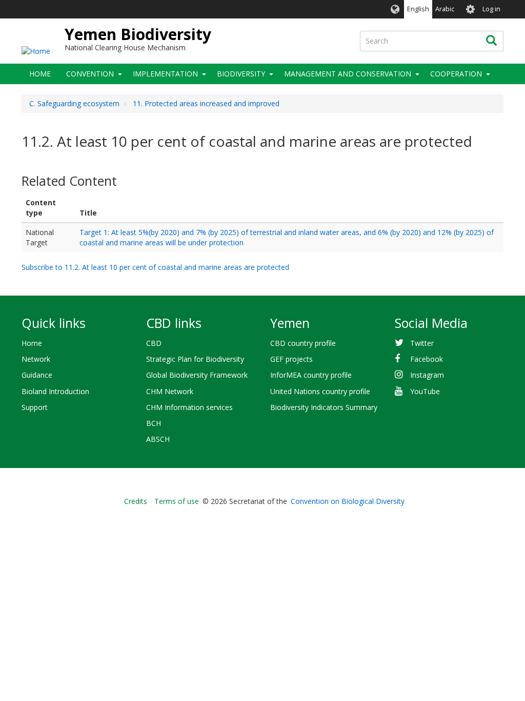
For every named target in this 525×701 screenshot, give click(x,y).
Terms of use (176, 501)
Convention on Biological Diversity (348, 501)
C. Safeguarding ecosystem (74, 103)
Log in (491, 9)
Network (36, 359)
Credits (135, 501)
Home (40, 74)
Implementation (165, 74)
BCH (153, 423)
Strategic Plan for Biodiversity (195, 359)
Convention (90, 74)
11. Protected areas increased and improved (206, 103)
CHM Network (169, 391)
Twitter (422, 343)
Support (35, 407)
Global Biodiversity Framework (197, 375)
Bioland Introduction (55, 391)
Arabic (444, 9)
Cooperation (456, 74)
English (418, 9)
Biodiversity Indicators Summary (323, 407)
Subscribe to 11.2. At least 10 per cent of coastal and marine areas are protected (155, 267)
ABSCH (158, 439)
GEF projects (291, 359)
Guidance (37, 375)
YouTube (425, 391)
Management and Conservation (347, 74)
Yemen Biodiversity (138, 34)
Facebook (426, 359)
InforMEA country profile (311, 375)
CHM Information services (189, 407)
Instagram (427, 375)
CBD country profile (303, 343)
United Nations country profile (320, 391)
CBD (153, 343)
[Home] (36, 50)
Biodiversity (241, 74)
